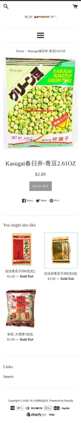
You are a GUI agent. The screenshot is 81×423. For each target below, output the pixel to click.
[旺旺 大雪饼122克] (20, 308)
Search (8, 376)
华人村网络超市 (39, 400)
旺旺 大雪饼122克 (20, 334)
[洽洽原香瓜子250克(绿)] (61, 250)
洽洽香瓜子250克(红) (20, 271)
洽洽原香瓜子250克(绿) (60, 273)
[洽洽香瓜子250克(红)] (20, 249)
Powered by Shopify (61, 400)
